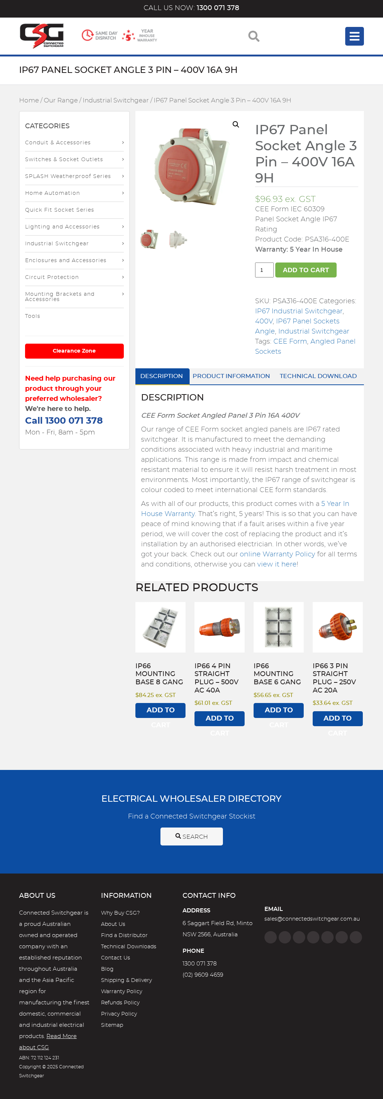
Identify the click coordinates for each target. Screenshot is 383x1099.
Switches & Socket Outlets (64, 159)
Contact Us (115, 958)
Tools (32, 316)
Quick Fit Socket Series (59, 210)
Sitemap (112, 1025)
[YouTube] (341, 937)
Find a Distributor (124, 935)
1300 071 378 (200, 964)
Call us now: (191, 8)
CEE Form (290, 341)
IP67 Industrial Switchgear (299, 311)
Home (29, 101)
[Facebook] (270, 937)
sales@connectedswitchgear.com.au (312, 919)
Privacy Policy (119, 1014)
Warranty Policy (121, 991)
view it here (277, 564)
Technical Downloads (128, 946)
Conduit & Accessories (58, 142)
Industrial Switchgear (116, 101)
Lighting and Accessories (62, 227)
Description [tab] (161, 376)
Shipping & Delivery (126, 980)
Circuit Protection (52, 277)
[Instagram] (285, 937)
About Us (113, 924)
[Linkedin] (313, 937)
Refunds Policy (120, 1003)
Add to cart (306, 270)
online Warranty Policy (277, 554)
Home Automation (52, 193)
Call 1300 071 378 (64, 421)
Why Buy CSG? (120, 913)
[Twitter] (299, 937)
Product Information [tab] (231, 376)
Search (194, 837)
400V (264, 321)
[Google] (327, 937)
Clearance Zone (74, 351)
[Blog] (356, 937)
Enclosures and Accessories (66, 260)
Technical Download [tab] (318, 376)
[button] (236, 124)
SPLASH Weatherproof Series (68, 176)
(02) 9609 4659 (203, 975)
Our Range (61, 101)
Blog (107, 969)
